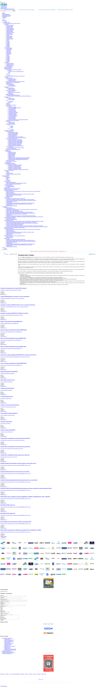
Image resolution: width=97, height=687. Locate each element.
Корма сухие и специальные (11, 90)
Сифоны (7, 172)
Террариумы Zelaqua (10, 63)
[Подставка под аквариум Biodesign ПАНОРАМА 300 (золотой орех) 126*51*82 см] (15, 356)
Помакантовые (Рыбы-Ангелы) (11, 201)
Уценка (5, 21)
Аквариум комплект (9, 25)
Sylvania (12, 126)
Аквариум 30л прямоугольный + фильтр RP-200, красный (13, 288)
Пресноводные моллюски (10, 218)
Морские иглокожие (9, 192)
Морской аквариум (5, 175)
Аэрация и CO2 (7, 150)
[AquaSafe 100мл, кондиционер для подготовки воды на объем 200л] (13, 440)
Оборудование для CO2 (10, 160)
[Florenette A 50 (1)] (9, 615)
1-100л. (7, 40)
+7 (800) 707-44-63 (3, 3)
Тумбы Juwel (8, 50)
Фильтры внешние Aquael (12, 132)
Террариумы (6, 62)
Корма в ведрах (11, 91)
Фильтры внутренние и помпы (11, 138)
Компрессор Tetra (11, 156)
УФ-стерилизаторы (9, 146)
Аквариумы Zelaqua (9, 38)
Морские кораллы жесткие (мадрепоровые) (13, 194)
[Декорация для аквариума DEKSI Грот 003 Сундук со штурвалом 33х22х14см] (14, 306)
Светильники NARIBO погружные (14, 107)
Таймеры (8, 103)
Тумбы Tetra (8, 52)
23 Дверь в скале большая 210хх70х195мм (10, 404)
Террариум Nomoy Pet (10, 65)
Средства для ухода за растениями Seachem (15, 71)
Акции (3, 19)
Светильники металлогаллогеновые (12, 120)
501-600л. (8, 45)
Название (2, 595)
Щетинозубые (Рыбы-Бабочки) (11, 205)
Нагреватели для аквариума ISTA (14, 166)
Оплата (3, 247)
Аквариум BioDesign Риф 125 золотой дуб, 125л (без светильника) (15, 296)
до (0, 601)
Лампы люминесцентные (10, 124)
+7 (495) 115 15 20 (40, 679)
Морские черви (9, 196)
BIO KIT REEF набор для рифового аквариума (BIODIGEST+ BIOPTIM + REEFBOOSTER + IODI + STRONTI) (25, 496)
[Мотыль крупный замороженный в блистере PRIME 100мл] (11, 331)
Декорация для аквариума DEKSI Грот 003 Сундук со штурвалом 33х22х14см (18, 304)
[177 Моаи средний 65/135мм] (6, 398)
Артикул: (2, 604)
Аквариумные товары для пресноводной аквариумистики (14, 227)
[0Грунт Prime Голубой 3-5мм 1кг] (7, 381)
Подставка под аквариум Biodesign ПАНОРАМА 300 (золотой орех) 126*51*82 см (18, 354)
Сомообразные (9, 214)
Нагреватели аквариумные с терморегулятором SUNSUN (18, 169)
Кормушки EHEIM (11, 88)
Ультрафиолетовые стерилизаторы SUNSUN (16, 147)
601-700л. (8, 60)
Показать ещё (3, 537)
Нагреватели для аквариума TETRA (14, 168)
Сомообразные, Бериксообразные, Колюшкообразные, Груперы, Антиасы (19, 244)
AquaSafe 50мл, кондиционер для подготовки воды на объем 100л (15, 454)
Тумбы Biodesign (9, 48)
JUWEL (12, 125)
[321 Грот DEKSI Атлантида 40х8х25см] (8, 415)
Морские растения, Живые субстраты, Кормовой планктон (14, 235)
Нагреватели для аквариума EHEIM (14, 165)
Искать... (1, 10)
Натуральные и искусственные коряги (13, 82)
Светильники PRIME (12, 108)
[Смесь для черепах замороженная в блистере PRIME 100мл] (11, 365)
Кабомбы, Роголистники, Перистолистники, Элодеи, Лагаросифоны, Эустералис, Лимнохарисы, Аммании (25, 221)
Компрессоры (8, 151)
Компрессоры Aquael (12, 153)
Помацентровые (9, 202)
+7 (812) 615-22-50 (3, 7)
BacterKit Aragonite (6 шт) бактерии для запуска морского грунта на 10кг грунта (18, 463)
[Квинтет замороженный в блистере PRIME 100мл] (10, 323)
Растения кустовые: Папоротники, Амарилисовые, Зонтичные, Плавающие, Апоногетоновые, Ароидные (24, 225)
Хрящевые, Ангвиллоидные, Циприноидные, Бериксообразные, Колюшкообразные (20, 215)
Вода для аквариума (7, 67)
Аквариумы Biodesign (10, 28)
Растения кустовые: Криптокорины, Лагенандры (14, 223)
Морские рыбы (7, 197)
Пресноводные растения (8, 220)
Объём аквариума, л (3, 599)
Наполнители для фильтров (11, 148)
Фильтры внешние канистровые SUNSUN (15, 136)
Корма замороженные (10, 94)
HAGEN (9, 102)
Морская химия (7, 187)
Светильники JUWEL (12, 111)
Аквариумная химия (8, 68)
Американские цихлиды (10, 208)
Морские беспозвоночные (8, 190)
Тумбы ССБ (8, 54)
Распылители (8, 162)
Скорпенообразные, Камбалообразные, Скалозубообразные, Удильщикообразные (20, 243)
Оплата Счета (4, 249)
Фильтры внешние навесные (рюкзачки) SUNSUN (17, 137)
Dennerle (9, 70)
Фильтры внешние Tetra (12, 135)
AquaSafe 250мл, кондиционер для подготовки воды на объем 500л (15, 446)
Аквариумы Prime (9, 34)
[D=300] (6, 608)
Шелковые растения (11, 80)
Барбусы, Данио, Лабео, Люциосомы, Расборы (14, 211)
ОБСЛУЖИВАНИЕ (5, 14)
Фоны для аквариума (10, 84)
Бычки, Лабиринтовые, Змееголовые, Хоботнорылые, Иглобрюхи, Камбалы (19, 212)
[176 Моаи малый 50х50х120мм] (6, 390)
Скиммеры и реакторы (8, 184)
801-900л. (8, 61)
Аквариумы (6, 24)
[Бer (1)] (9, 616)
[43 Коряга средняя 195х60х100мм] (7, 431)
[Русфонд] (48, 671)
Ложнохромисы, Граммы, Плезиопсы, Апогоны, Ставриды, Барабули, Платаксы (20, 199)
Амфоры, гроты (9, 83)
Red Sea (7, 179)
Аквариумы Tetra (9, 36)
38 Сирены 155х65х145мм (6, 421)
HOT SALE (4, 20)
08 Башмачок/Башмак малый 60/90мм (9, 371)
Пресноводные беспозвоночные (10, 217)
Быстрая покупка (3, 294)
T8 (8, 128)
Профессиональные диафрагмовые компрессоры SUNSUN (18, 158)
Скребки (7, 174)
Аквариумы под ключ (6, 16)
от (0, 600)
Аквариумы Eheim (9, 30)
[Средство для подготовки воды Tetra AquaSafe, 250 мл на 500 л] (12, 448)
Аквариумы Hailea (9, 31)
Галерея (3, 13)
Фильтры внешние (9, 131)
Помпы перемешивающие (10, 182)
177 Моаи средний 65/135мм (7, 396)
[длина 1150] (6, 610)
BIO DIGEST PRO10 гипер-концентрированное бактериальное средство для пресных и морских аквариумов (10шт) (26, 488)
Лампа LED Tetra (11, 122)
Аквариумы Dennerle (10, 29)
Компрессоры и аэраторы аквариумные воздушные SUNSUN (19, 157)
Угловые (7, 35)
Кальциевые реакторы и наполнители (11, 189)
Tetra (9, 73)
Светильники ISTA (11, 109)
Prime (7, 178)
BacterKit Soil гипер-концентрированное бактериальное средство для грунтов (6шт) (19, 480)
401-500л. (8, 44)
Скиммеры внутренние (10, 186)
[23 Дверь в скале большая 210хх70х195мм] (8, 406)
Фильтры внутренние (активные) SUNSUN (15, 145)
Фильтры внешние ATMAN (13, 133)
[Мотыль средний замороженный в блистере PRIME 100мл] (11, 348)
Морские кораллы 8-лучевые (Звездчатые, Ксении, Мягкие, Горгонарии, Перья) (20, 232)
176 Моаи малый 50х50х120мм (7, 388)
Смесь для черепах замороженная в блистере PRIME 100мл (14, 363)
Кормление (6, 86)
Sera (9, 72)
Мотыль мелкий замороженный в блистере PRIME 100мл (13, 338)
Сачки (7, 171)
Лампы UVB (8, 97)
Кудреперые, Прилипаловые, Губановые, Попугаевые (15, 198)
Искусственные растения (10, 78)
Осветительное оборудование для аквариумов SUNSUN (18, 119)
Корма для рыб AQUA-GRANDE (14, 92)
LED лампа (8, 121)
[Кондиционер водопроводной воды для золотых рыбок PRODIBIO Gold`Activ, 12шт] (15, 465)
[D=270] (6, 607)
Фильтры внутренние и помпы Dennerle (15, 141)
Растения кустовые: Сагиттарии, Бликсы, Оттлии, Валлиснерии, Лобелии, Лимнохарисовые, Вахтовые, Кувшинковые (27, 226)
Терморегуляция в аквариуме (9, 163)
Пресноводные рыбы (8, 207)
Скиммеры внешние (9, 185)
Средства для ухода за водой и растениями (13, 69)
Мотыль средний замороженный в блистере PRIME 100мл (13, 346)
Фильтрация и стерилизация (9, 130)
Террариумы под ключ (10, 32)
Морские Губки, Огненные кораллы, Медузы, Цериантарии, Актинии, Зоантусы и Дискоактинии (23, 191)
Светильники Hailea (11, 117)
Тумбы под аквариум (8, 47)
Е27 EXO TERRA (11, 99)
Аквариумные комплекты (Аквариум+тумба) (12, 23)
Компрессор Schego (11, 155)
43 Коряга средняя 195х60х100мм (8, 429)
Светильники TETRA (12, 110)
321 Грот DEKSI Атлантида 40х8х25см (9, 413)
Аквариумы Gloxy (9, 27)
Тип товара (2, 597)
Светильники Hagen (11, 116)
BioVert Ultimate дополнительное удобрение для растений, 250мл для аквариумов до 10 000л (21, 530)
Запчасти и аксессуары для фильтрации (13, 149)
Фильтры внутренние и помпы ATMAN (15, 140)
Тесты (7, 74)
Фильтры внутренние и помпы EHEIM (15, 142)
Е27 (7, 100)
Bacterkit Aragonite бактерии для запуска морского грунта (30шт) (15, 471)
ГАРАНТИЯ (4, 17)
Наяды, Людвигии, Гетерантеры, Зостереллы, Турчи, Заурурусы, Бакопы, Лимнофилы (21, 222)
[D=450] (6, 609)
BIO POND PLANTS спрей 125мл (8, 513)
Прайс (5, 248)
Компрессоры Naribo (12, 152)
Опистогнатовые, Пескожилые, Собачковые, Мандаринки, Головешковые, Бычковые (21, 200)
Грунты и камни (9, 77)
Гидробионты (4, 206)
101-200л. (8, 41)
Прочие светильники (12, 118)
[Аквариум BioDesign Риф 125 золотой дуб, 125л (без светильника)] (12, 298)
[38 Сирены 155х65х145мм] (5, 423)
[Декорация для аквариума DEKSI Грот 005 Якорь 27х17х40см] (12, 315)
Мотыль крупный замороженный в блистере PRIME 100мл (14, 329)
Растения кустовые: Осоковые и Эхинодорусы (14, 224)
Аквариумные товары (6, 22)
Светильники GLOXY (12, 106)
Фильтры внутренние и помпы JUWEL (15, 143)
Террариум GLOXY (9, 64)
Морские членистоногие (10, 231)
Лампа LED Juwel (11, 123)
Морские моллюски (9, 195)
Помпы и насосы (7, 181)
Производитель (3, 611)
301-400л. (8, 43)
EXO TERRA (10, 101)
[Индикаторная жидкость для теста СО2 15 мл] (9, 456)
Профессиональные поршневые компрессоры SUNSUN (18, 159)
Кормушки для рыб (9, 87)
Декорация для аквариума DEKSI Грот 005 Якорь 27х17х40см (14, 313)
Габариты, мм (2, 606)
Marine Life (8, 177)
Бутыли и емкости (9, 173)
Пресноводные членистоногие (11, 219)
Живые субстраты (9, 236)
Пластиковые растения (12, 79)
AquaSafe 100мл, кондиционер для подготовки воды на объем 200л (15, 438)
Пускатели (8, 104)
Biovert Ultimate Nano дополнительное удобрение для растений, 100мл (16, 521)
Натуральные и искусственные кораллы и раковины (15, 81)
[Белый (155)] (9, 617)
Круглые (7, 39)
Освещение (6, 96)
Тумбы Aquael (8, 49)
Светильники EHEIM (12, 114)
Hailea (12, 127)
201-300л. (8, 42)
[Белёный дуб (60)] (9, 618)
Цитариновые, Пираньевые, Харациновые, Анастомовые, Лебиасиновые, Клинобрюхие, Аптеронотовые (24, 216)
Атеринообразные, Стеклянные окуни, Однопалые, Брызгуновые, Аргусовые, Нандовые (21, 209)
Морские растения (9, 237)
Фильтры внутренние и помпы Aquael (15, 139)
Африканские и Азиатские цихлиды (12, 210)
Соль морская (6, 176)
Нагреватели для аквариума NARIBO (14, 167)
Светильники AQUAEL (12, 113)
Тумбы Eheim (8, 51)
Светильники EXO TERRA (13, 112)
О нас (3, 12)
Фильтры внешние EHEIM (13, 134)
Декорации (6, 76)
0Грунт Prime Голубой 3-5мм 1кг (8, 379)
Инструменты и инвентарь (9, 170)
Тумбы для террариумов (8, 66)
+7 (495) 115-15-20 (3, 6)
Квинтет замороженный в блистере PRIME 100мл (11, 321)
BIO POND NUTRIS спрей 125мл (8, 505)
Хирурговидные (9, 204)
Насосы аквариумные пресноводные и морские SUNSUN (16, 183)
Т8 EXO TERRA (11, 98)
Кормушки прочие (11, 89)
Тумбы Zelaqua (9, 53)
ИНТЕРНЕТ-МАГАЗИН (6, 15)
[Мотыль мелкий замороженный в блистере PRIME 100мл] (11, 340)
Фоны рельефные (11, 85)
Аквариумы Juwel (9, 33)
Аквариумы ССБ (9, 37)
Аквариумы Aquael (9, 26)
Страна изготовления (4, 613)
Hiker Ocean (8, 180)
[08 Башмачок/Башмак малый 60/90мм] (7, 373)
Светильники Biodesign (12, 115)
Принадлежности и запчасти (11, 161)
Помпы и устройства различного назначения (12, 188)
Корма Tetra (10, 93)
